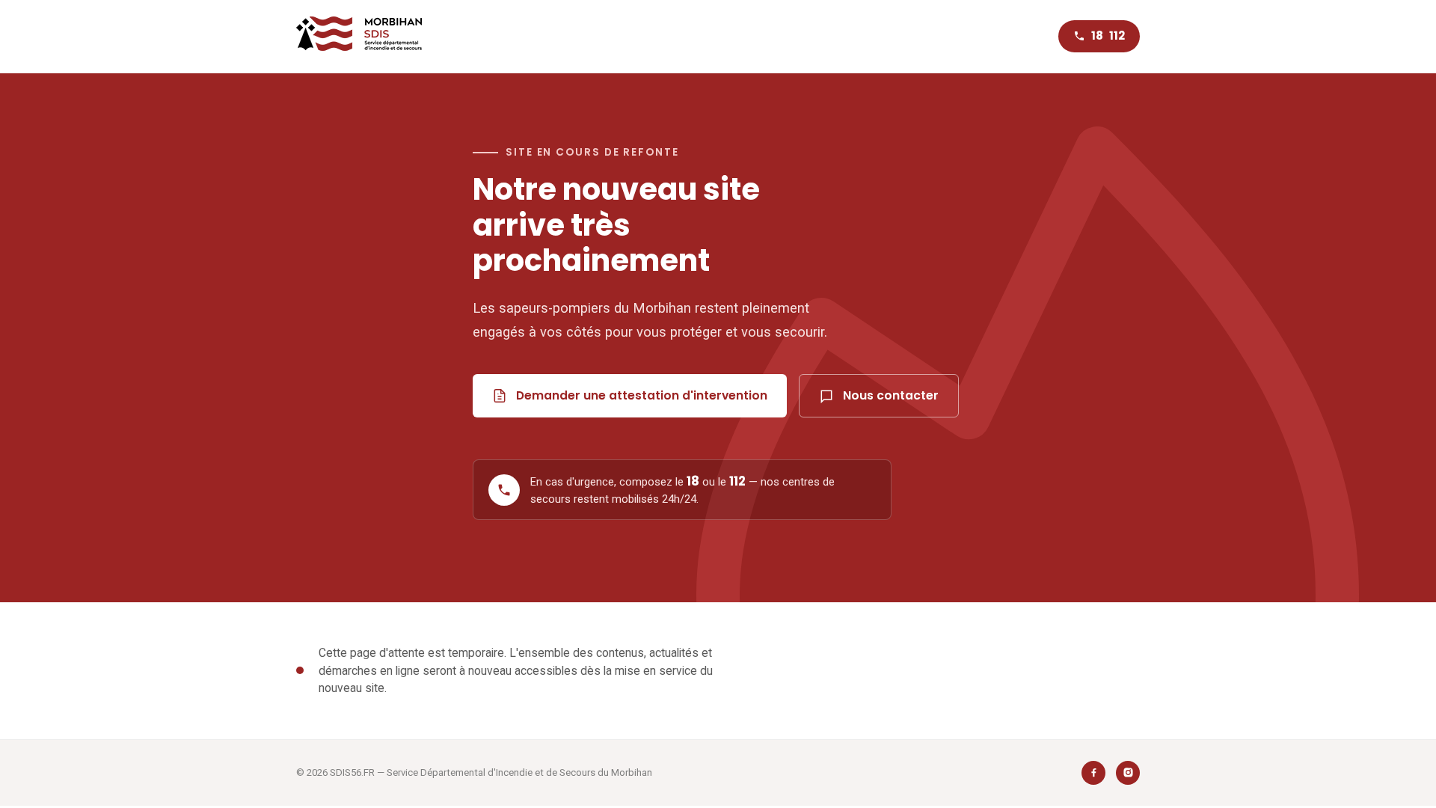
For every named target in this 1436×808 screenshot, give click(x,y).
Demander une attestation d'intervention (641, 395)
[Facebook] (1093, 773)
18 (1097, 35)
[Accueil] (359, 36)
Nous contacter (891, 395)
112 (1117, 35)
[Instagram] (1128, 773)
